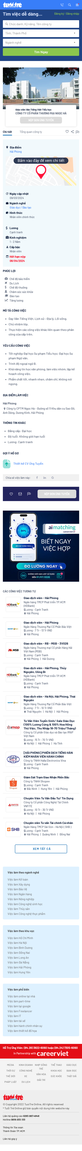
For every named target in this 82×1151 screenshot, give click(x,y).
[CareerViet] (52, 1053)
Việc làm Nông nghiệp (21, 899)
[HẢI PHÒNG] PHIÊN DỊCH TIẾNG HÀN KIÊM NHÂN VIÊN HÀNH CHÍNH (48, 754)
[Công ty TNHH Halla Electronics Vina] (13, 759)
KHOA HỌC (56, 1070)
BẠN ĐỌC (72, 1070)
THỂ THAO (56, 1064)
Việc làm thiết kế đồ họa (22, 1030)
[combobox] (41, 24)
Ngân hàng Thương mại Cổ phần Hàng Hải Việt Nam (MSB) (48, 649)
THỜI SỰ (10, 1070)
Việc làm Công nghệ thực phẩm (26, 913)
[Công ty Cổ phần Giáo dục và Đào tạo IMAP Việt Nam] (13, 727)
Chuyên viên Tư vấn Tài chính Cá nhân (48, 823)
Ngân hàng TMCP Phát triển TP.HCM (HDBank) (44, 604)
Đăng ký (59, 13)
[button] (70, 4)
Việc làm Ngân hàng (20, 894)
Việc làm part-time (19, 1001)
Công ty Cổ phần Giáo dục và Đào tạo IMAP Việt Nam (48, 734)
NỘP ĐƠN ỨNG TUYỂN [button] (41, 120)
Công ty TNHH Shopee (37, 781)
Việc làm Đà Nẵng (18, 962)
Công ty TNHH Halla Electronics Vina (45, 760)
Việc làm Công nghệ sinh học (25, 904)
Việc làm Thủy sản (19, 908)
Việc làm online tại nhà (21, 996)
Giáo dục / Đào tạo (20, 207)
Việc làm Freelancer (20, 1011)
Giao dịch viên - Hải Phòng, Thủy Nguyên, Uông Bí (45, 669)
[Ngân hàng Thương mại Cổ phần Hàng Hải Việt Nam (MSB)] (13, 650)
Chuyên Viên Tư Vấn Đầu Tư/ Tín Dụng (48, 798)
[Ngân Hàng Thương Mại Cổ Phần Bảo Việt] (13, 629)
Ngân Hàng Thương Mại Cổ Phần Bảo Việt (48, 626)
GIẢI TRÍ (41, 1079)
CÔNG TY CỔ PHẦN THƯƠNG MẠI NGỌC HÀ (41, 113)
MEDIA (10, 1064)
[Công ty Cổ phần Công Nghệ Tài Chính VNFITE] (13, 804)
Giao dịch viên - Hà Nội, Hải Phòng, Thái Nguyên (49, 698)
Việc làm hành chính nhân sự (25, 1025)
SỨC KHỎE (56, 1076)
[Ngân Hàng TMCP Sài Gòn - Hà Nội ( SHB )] (13, 829)
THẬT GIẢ (71, 1076)
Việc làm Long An (18, 957)
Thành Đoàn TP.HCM (14, 1131)
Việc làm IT (14, 1016)
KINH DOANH (26, 1064)
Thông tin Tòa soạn (13, 1127)
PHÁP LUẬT (10, 1081)
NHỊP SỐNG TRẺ (41, 1066)
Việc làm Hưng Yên (19, 972)
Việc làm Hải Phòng (19, 967)
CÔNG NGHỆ (25, 1070)
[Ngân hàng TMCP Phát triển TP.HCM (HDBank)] (13, 604)
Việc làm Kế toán (18, 879)
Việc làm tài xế (16, 1021)
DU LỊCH (26, 1081)
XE (25, 1076)
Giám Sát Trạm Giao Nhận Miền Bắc (46, 777)
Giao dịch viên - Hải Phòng (41, 598)
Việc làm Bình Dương (20, 947)
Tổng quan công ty (31, 131)
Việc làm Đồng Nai (19, 952)
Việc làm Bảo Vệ (17, 889)
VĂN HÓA (41, 1074)
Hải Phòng (16, 151)
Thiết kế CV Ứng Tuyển (28, 463)
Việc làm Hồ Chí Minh (20, 938)
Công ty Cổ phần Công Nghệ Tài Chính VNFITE (46, 804)
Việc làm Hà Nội (17, 942)
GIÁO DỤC (71, 1064)
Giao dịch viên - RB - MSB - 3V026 (46, 643)
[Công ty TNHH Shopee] (13, 783)
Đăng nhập (72, 13)
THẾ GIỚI (10, 1076)
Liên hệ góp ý (10, 1138)
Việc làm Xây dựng (19, 884)
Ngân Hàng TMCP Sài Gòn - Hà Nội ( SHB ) (47, 827)
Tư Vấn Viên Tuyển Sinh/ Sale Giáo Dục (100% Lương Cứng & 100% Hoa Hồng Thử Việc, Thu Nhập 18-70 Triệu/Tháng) (50, 724)
